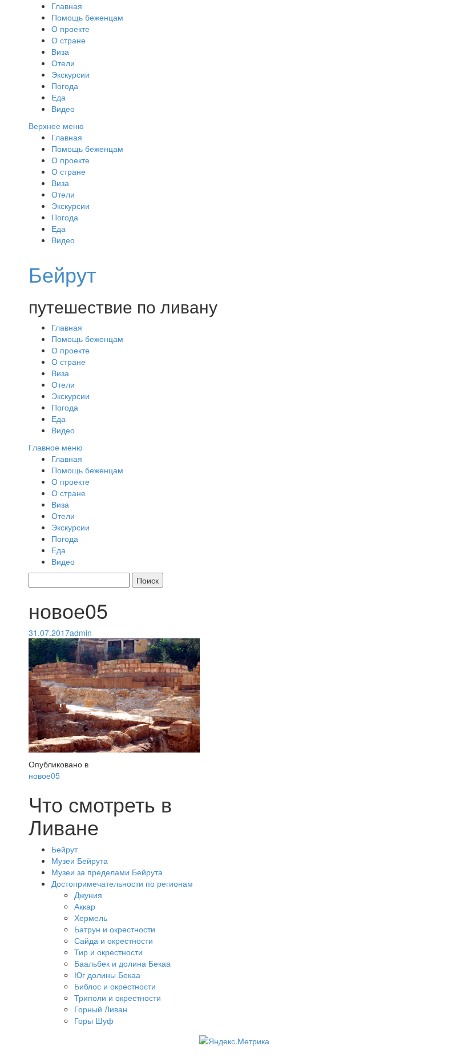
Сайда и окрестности (113, 940)
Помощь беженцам (87, 17)
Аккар (84, 906)
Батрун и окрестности (114, 929)
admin (81, 632)
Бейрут (62, 273)
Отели (63, 63)
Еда (58, 97)
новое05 (44, 775)
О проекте (70, 28)
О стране (68, 40)
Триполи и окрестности (117, 997)
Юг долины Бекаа (107, 974)
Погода (64, 85)
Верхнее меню (56, 125)
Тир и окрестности (108, 952)
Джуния (88, 894)
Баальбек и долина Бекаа (122, 963)
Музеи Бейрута (79, 860)
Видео (63, 108)
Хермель (90, 917)
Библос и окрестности (115, 986)
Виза (60, 51)
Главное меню (56, 447)
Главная (66, 5)
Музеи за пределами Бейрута (107, 872)
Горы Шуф (94, 1020)
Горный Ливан (100, 1009)
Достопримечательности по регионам (122, 883)
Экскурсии (70, 74)
